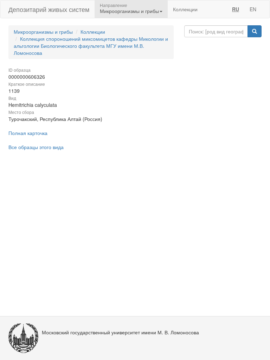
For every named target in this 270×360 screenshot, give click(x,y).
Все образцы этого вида (36, 146)
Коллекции (185, 9)
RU (235, 9)
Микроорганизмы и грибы (43, 31)
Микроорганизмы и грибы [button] (129, 10)
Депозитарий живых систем (48, 9)
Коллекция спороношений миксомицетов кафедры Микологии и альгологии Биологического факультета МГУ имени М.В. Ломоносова (91, 45)
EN (253, 9)
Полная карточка (27, 132)
